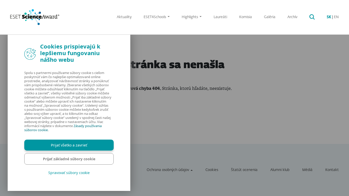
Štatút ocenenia (244, 170)
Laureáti (220, 17)
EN (336, 17)
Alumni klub (279, 170)
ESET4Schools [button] (155, 17)
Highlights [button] (190, 17)
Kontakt (332, 170)
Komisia (245, 17)
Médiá (307, 170)
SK (329, 17)
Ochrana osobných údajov (168, 170)
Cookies (211, 170)
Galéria (269, 17)
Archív (292, 17)
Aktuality (124, 17)
